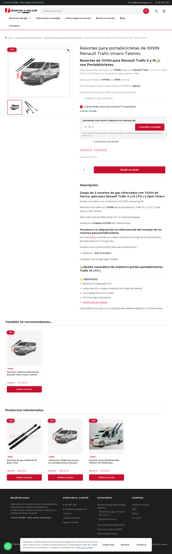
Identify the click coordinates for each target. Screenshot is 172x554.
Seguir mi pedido (71, 522)
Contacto (14, 26)
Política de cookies (158, 544)
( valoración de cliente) (106, 141)
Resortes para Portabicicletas (28, 38)
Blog (122, 18)
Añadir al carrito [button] (24, 389)
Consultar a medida (150, 127)
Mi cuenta (136, 518)
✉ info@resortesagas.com (140, 2)
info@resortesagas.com (76, 509)
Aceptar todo (108, 545)
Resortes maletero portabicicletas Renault (63, 38)
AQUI (93, 237)
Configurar (142, 545)
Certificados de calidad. (95, 302)
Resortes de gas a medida (109, 529)
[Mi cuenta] (156, 11)
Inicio (10, 38)
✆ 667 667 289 (162, 2)
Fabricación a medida (48, 18)
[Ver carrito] (164, 11)
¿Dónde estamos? (71, 518)
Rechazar (125, 545)
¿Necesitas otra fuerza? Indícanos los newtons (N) (108, 120)
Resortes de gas (18, 18)
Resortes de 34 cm (108, 519)
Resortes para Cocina (107, 533)
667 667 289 (70, 505)
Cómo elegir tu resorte (78, 18)
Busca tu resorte (105, 18)
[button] (68, 50)
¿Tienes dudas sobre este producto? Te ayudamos (108, 106)
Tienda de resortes (140, 505)
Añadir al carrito (129, 170)
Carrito (135, 513)
